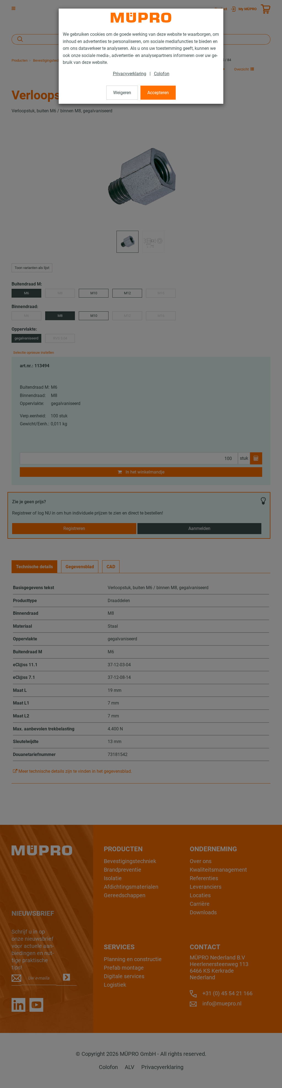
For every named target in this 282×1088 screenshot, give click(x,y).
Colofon (161, 73)
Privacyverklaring (129, 73)
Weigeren (122, 92)
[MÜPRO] (141, 18)
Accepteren (158, 92)
